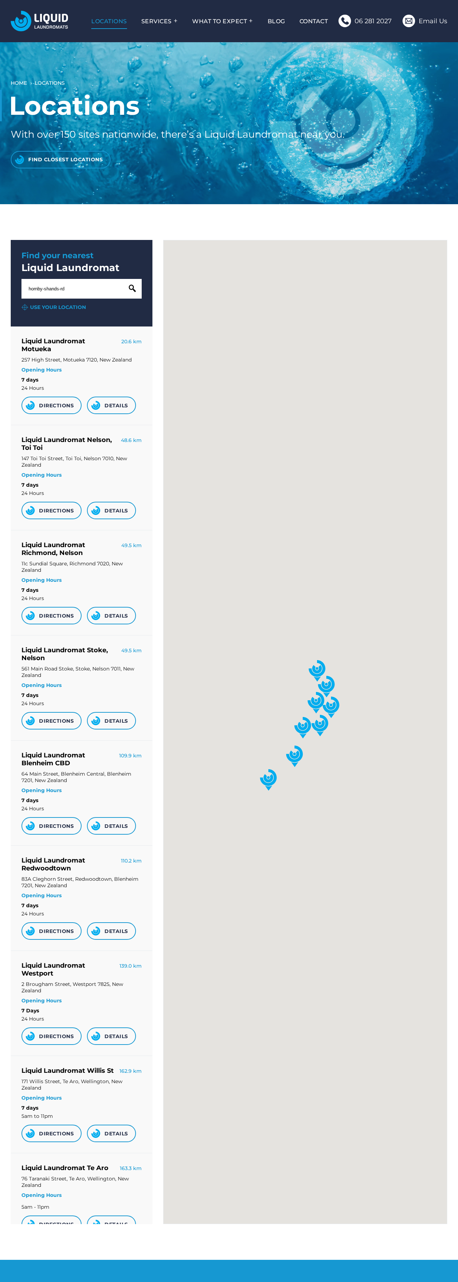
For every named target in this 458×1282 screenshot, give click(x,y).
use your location (58, 307)
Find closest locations (65, 159)
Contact (313, 21)
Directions (56, 405)
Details (116, 405)
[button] (331, 707)
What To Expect (219, 21)
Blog (276, 21)
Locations (109, 21)
